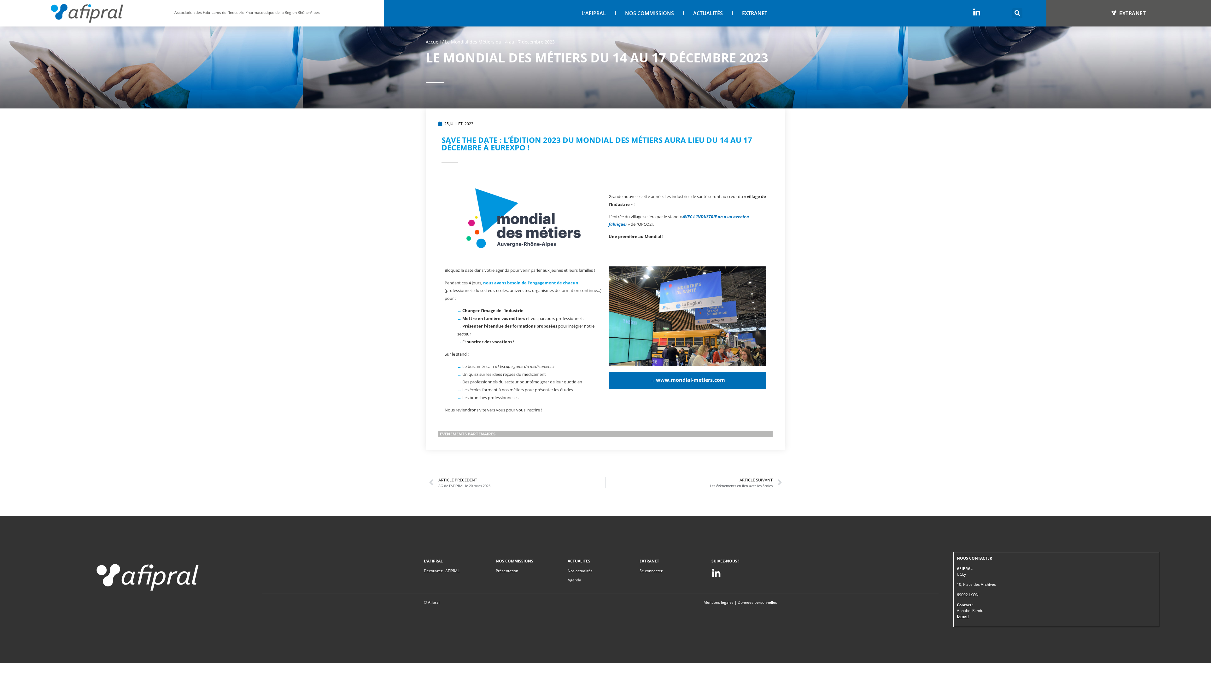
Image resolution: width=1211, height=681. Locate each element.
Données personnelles (757, 602)
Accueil (433, 42)
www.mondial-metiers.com (690, 379)
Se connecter (651, 570)
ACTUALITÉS (708, 13)
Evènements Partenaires (467, 434)
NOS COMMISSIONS (649, 13)
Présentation (507, 570)
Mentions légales (719, 602)
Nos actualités (580, 570)
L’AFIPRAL (594, 13)
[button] (1017, 13)
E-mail (963, 616)
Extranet (754, 13)
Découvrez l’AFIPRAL (441, 570)
